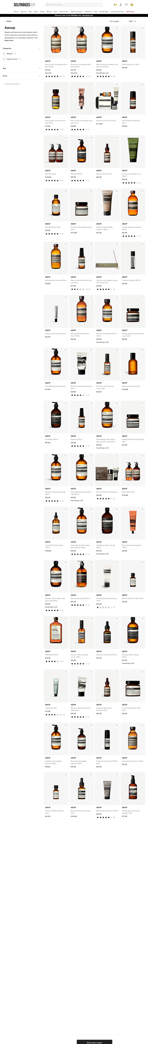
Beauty (11, 53)
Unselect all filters (12, 84)
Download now (87, 15)
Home (8, 21)
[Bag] (132, 4)
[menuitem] (16, 11)
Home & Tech (13, 59)
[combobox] (76, 4)
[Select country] (115, 4)
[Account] (120, 4)
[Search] (48, 4)
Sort (131, 21)
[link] (56, 65)
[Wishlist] (126, 4)
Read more (9, 40)
